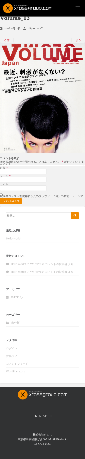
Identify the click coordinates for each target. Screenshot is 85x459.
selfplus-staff (34, 28)
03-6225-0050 (42, 444)
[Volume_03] (42, 97)
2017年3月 (17, 297)
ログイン (11, 348)
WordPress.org (15, 371)
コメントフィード (17, 364)
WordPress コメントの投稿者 (48, 272)
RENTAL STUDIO (43, 416)
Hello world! (13, 238)
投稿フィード (14, 356)
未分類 (15, 322)
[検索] (75, 215)
